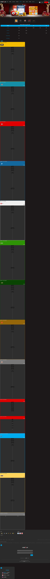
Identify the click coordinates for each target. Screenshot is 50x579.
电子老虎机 (17, 1)
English (8, 572)
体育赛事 (10, 1)
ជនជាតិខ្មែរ (5, 577)
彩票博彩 (21, 1)
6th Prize (12, 410)
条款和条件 (12, 539)
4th (12, 425)
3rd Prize (12, 51)
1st (12, 419)
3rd (12, 423)
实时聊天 (4, 539)
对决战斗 (24, 1)
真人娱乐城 (13, 1)
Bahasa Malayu (6, 573)
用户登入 (42, 2)
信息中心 (7, 539)
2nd (12, 421)
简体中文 (5, 572)
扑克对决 (27, 1)
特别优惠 (30, 1)
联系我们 (9, 539)
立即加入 (46, 2)
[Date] (24, 85)
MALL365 (33, 1)
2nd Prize (12, 49)
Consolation (12, 69)
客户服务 (24, 561)
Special (12, 93)
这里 (26, 558)
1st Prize (12, 47)
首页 (7, 1)
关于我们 (1, 539)
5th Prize (12, 409)
